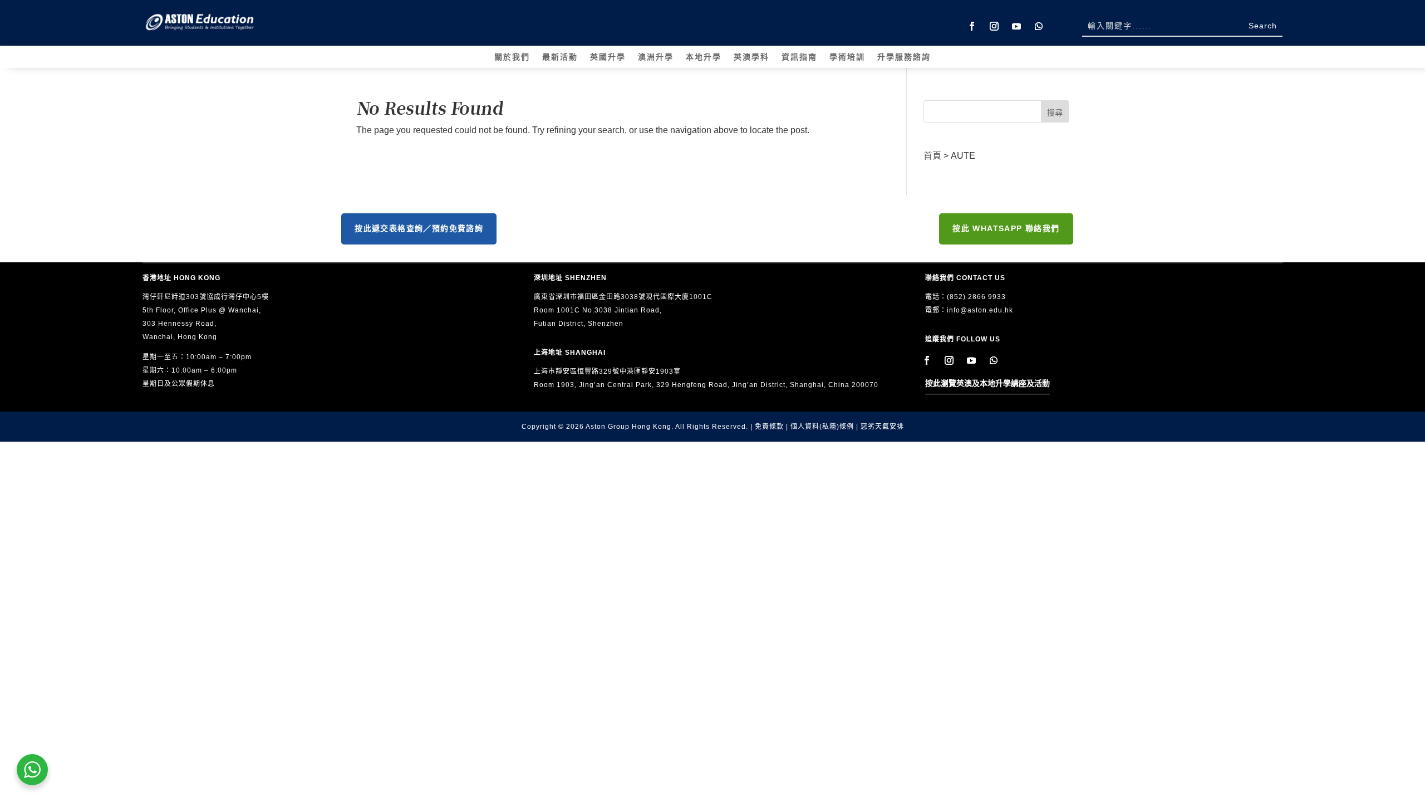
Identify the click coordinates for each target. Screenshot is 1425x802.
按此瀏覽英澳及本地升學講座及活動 (987, 383)
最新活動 (560, 57)
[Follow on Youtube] (1016, 26)
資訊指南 (799, 57)
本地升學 (703, 57)
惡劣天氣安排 (882, 427)
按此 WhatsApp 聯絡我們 (1005, 228)
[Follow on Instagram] (994, 26)
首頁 (932, 155)
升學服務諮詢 (904, 57)
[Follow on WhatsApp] (1039, 26)
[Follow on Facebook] (972, 26)
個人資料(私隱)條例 (822, 427)
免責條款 (769, 427)
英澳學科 (751, 57)
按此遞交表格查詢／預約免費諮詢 (419, 228)
